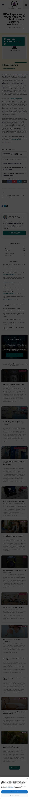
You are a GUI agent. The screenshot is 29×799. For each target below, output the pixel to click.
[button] (27, 778)
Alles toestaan (14, 792)
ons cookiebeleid (9, 787)
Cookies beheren (14, 795)
